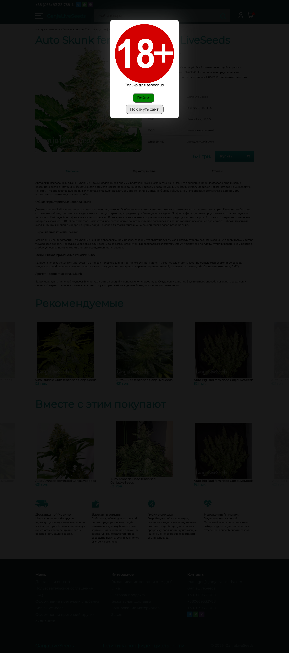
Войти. (143, 98)
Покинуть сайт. (144, 109)
